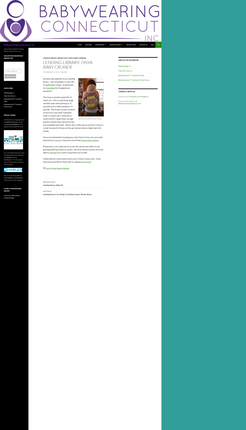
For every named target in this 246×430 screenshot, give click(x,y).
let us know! (86, 162)
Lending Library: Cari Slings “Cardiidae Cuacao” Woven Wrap (67, 192)
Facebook (133, 96)
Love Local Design (11, 124)
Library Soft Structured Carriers (71, 58)
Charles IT (9, 157)
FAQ (152, 45)
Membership (99, 45)
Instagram (144, 96)
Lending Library (115, 45)
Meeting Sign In (124, 66)
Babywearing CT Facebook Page (131, 75)
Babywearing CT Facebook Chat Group (133, 80)
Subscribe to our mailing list (12, 65)
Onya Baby (50, 88)
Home (80, 45)
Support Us (143, 45)
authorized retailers (90, 140)
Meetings (88, 45)
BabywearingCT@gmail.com (129, 103)
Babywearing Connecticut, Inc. (19, 44)
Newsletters (131, 45)
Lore (65, 72)
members (53, 152)
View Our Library (125, 71)
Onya (57, 140)
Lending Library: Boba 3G (53, 183)
